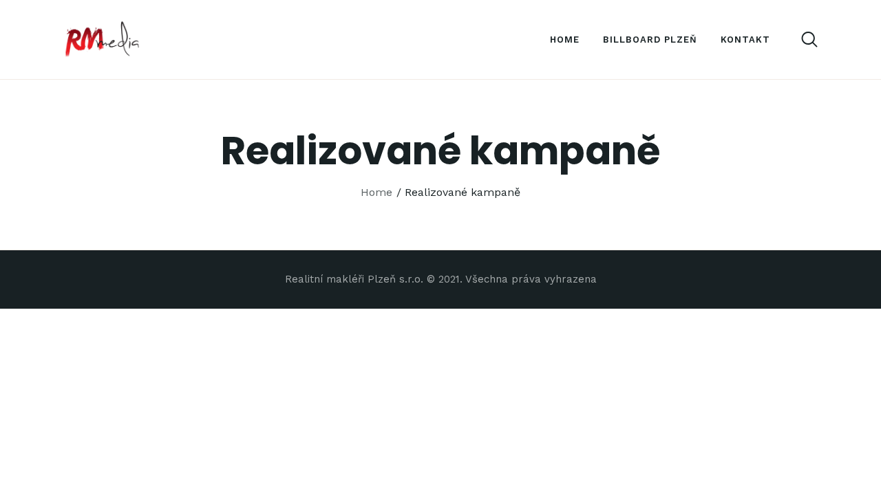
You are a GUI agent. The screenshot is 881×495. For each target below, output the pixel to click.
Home (376, 192)
